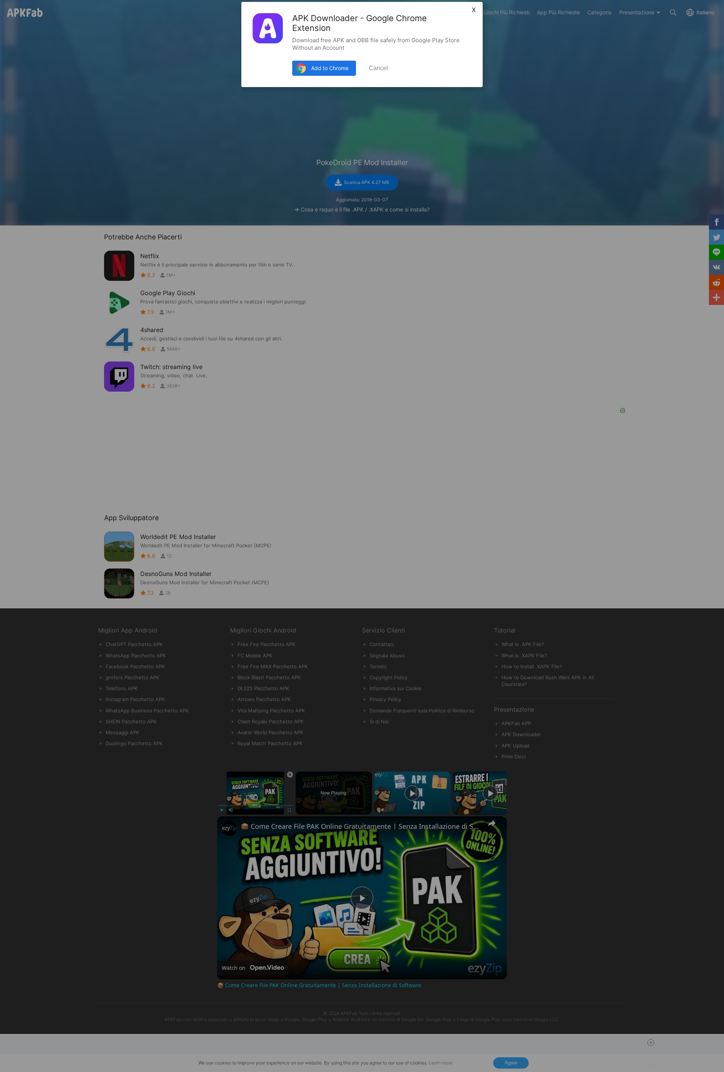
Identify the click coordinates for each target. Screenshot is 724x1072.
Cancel (378, 68)
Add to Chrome (329, 68)
